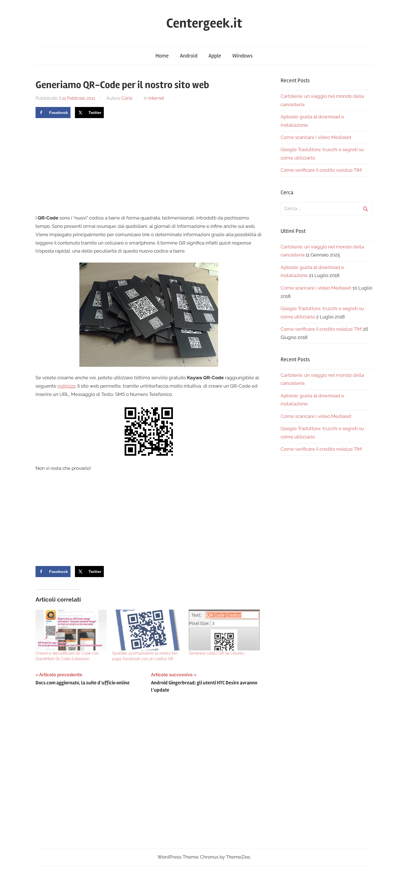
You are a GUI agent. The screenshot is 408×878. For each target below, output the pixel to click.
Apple (214, 55)
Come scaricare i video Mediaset (316, 137)
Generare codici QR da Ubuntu (216, 653)
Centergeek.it (204, 23)
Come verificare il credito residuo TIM (321, 170)
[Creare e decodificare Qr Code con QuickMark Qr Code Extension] (71, 630)
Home (162, 55)
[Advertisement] (82, 165)
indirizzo (66, 386)
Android (188, 55)
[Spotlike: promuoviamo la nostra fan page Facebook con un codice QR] (147, 630)
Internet (156, 98)
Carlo (127, 98)
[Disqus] (149, 775)
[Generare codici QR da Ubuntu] (224, 630)
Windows (242, 55)
